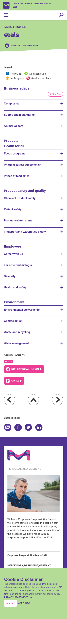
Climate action (13, 320)
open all (55, 94)
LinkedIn (39, 427)
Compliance (11, 103)
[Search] (61, 15)
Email (7, 427)
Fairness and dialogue (18, 265)
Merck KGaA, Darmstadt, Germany (29, 565)
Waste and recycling (17, 332)
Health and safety (15, 287)
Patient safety (13, 209)
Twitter (28, 427)
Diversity (9, 276)
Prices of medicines (16, 175)
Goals (15, 380)
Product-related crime (18, 220)
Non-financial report (25, 369)
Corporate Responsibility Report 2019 (32, 5)
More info (23, 603)
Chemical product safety (20, 198)
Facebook (18, 427)
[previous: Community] (9, 399)
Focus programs (14, 153)
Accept (10, 603)
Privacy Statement (16, 597)
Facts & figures (15, 27)
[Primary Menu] (6, 15)
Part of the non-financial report (25, 45)
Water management (16, 343)
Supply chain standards (19, 114)
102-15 (8, 361)
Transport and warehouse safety (25, 231)
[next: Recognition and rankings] (57, 399)
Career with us (13, 253)
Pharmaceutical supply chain (22, 164)
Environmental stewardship (22, 309)
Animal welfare (13, 125)
